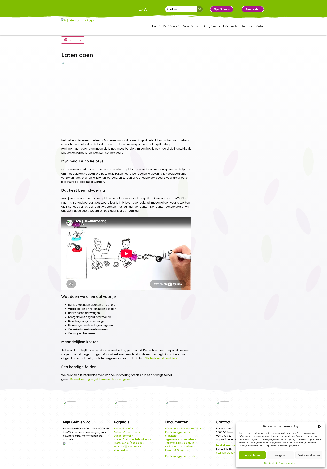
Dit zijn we (210, 26)
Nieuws (247, 26)
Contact (260, 26)
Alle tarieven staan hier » (160, 358)
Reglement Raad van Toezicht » (184, 428)
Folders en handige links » (180, 446)
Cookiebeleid (270, 463)
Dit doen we (171, 26)
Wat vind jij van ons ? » (127, 446)
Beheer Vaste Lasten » (127, 432)
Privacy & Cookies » (176, 450)
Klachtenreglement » (177, 432)
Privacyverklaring (286, 463)
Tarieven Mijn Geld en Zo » (180, 443)
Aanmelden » (122, 450)
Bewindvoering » (123, 428)
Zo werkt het (191, 26)
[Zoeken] (200, 9)
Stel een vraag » (225, 452)
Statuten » (171, 435)
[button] (320, 426)
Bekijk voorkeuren (309, 455)
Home (156, 26)
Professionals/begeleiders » (130, 443)
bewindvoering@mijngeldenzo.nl (235, 445)
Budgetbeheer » (123, 435)
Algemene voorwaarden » (180, 439)
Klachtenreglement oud (179, 456)
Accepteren (252, 455)
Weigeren (280, 455)
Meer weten (231, 26)
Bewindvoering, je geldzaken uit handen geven (100, 379)
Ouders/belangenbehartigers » (132, 439)
